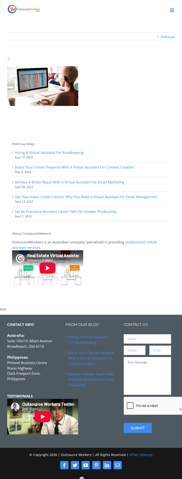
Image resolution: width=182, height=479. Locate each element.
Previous (168, 36)
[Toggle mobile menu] (172, 10)
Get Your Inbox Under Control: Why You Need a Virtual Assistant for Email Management (86, 196)
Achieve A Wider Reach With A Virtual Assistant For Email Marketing (69, 182)
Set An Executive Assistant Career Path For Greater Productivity (66, 211)
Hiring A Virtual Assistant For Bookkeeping (49, 152)
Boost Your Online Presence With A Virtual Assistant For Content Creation (74, 167)
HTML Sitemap (141, 454)
